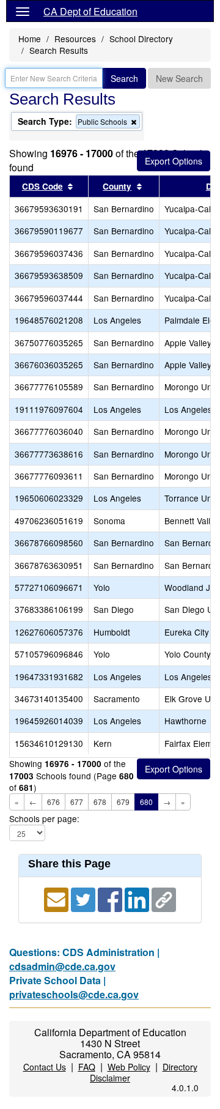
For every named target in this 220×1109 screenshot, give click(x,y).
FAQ (86, 1067)
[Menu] (22, 11)
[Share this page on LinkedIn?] (138, 898)
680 (146, 801)
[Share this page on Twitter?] (84, 898)
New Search (179, 78)
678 (100, 801)
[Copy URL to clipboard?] (164, 898)
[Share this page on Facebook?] (111, 898)
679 (123, 801)
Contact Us (44, 1067)
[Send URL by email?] (57, 898)
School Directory (141, 38)
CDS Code (42, 186)
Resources (75, 38)
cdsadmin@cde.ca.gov (62, 966)
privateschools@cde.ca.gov (74, 994)
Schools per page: (44, 819)
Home (29, 38)
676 (53, 801)
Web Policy (129, 1067)
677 (76, 801)
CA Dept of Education (90, 11)
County (117, 186)
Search (124, 78)
